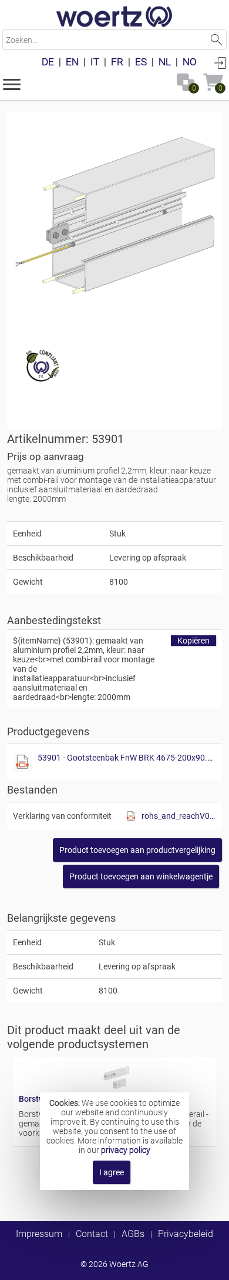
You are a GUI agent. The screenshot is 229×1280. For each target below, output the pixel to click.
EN (72, 62)
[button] (12, 83)
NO (190, 62)
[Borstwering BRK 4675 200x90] (114, 1089)
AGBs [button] (133, 1233)
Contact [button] (92, 1233)
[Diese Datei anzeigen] (22, 762)
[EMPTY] (114, 219)
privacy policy (125, 1150)
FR (117, 62)
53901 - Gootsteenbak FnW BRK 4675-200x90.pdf (127, 757)
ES (141, 62)
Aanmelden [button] (220, 62)
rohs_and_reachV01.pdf (179, 816)
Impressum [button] (39, 1233)
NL (165, 62)
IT (94, 62)
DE (48, 62)
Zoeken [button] (216, 39)
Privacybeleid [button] (185, 1233)
